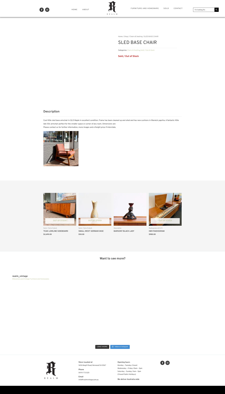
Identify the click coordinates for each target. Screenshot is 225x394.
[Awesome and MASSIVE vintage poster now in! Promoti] (84, 328)
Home (74, 10)
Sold (166, 8)
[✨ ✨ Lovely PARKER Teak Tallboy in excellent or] (29, 297)
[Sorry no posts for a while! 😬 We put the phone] (196, 328)
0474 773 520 (84, 373)
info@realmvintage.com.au (89, 380)
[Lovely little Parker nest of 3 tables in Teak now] (196, 297)
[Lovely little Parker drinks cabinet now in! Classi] (140, 328)
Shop (126, 36)
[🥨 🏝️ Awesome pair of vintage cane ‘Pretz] (84, 297)
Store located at (85, 362)
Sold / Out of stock (148, 50)
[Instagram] (47, 10)
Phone (81, 369)
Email (81, 377)
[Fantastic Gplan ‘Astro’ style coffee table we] (140, 297)
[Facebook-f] (41, 10)
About (85, 10)
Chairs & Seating (135, 36)
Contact (178, 8)
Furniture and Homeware (145, 8)
